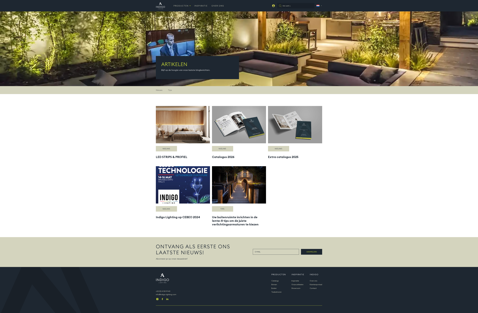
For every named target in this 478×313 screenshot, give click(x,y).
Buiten (274, 288)
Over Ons (217, 5)
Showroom (295, 288)
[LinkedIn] (167, 299)
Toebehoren (276, 292)
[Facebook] (162, 299)
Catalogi (275, 281)
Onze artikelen (297, 284)
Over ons (313, 281)
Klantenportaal (316, 284)
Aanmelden (311, 252)
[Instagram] (157, 299)
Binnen (274, 284)
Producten (181, 5)
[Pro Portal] (273, 5)
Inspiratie (201, 5)
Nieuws (159, 90)
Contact (313, 288)
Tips (170, 90)
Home (158, 17)
